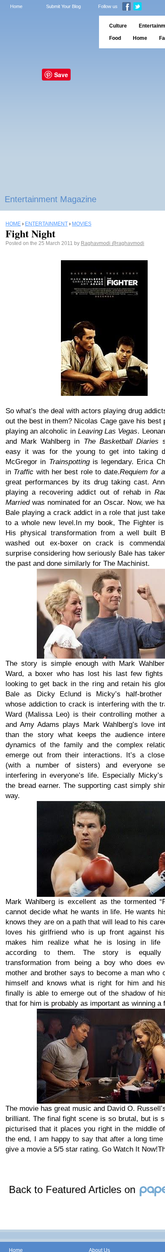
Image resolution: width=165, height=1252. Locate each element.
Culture (118, 26)
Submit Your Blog (63, 6)
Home (16, 6)
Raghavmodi (96, 243)
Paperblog (47, 32)
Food (115, 38)
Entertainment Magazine (50, 199)
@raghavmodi (128, 243)
